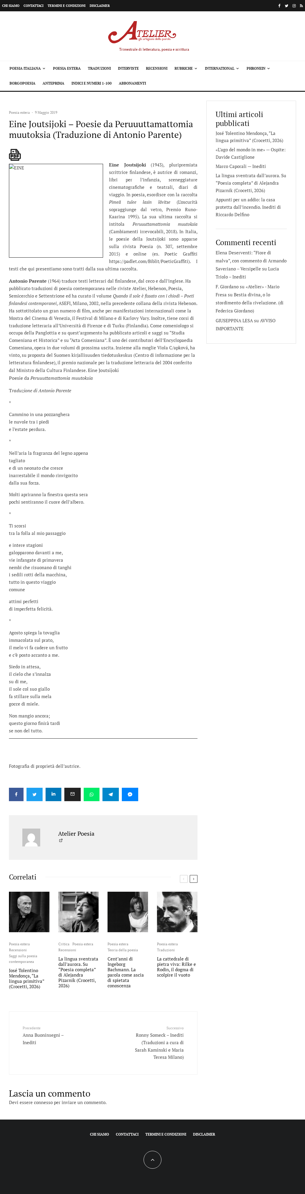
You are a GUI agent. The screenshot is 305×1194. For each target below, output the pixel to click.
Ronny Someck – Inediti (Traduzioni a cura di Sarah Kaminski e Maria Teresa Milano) (159, 1043)
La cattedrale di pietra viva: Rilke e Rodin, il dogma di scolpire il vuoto (176, 966)
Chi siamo (10, 6)
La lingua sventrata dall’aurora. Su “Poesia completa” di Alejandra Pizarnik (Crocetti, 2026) (78, 972)
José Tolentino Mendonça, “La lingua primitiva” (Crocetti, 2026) (26, 978)
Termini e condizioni (66, 6)
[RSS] (301, 6)
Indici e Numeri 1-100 (91, 83)
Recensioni (156, 68)
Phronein (256, 68)
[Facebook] (279, 6)
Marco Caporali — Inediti (241, 166)
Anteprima (53, 83)
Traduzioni (99, 68)
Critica (63, 944)
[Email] (72, 794)
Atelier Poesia (76, 833)
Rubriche (184, 68)
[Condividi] (16, 794)
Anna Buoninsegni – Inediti (43, 1035)
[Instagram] (294, 6)
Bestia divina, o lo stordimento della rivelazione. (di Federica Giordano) (250, 303)
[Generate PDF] (15, 155)
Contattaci (33, 6)
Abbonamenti (132, 83)
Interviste (128, 68)
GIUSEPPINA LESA (234, 320)
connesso (43, 1102)
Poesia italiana (25, 68)
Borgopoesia (22, 83)
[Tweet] (35, 794)
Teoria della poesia (123, 950)
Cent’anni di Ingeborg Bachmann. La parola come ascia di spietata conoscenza (126, 972)
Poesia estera (67, 68)
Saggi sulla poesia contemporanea (23, 959)
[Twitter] (286, 6)
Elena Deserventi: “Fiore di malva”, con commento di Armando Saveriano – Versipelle (251, 261)
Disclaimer (100, 6)
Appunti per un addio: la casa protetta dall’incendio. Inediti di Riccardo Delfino (248, 207)
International (219, 68)
